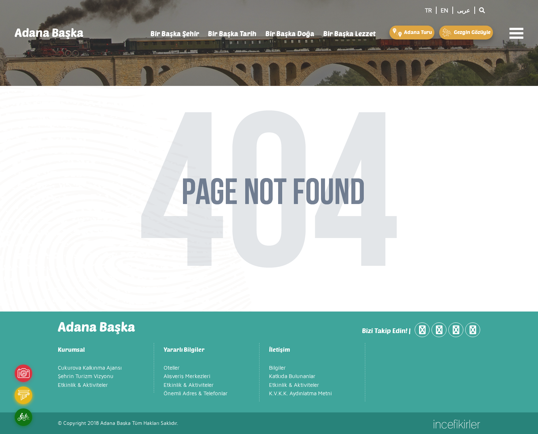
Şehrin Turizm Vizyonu (85, 376)
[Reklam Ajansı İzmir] (457, 423)
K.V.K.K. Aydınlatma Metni (300, 393)
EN (444, 11)
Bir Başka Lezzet (349, 33)
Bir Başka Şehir (174, 33)
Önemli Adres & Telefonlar (196, 393)
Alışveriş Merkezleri (187, 376)
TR (428, 11)
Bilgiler (277, 368)
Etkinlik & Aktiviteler (83, 385)
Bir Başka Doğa (289, 33)
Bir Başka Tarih (232, 33)
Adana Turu (417, 32)
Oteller (172, 368)
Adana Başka (49, 32)
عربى (463, 11)
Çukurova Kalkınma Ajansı (90, 368)
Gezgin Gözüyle (471, 32)
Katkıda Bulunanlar (292, 376)
